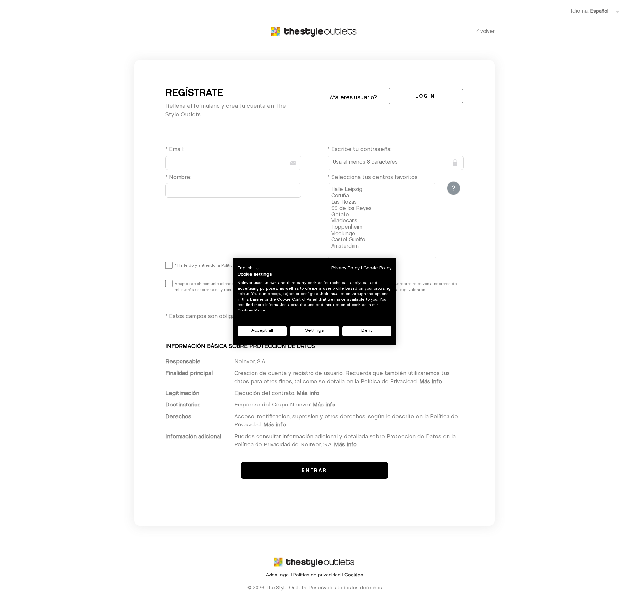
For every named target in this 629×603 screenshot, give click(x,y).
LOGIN (425, 96)
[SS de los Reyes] (382, 209)
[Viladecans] (382, 221)
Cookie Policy (377, 268)
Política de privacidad (317, 575)
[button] (249, 268)
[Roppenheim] (382, 227)
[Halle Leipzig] (382, 190)
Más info (430, 382)
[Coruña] (382, 196)
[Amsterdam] (382, 246)
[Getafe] (382, 215)
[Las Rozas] (382, 202)
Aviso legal (278, 575)
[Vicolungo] (382, 234)
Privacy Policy (345, 268)
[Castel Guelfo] (382, 240)
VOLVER (487, 31)
